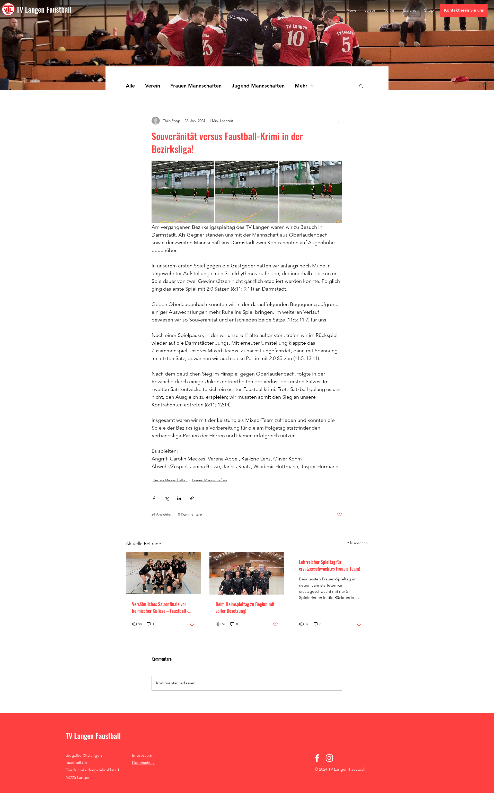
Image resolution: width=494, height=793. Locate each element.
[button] (361, 86)
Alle (130, 86)
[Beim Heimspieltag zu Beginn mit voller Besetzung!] (246, 573)
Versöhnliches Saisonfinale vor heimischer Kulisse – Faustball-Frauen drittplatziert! (160, 607)
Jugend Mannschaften (258, 86)
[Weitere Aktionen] (339, 121)
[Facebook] (317, 758)
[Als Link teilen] (191, 498)
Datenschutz (143, 762)
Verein (152, 86)
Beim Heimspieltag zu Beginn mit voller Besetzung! (245, 607)
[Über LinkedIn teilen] (179, 498)
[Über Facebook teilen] (154, 498)
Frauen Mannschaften (196, 86)
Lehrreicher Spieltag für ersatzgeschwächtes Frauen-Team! (329, 565)
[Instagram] (329, 758)
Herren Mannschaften (170, 480)
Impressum (142, 755)
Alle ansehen (357, 543)
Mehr (301, 86)
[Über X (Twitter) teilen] (166, 498)
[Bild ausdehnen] (183, 192)
